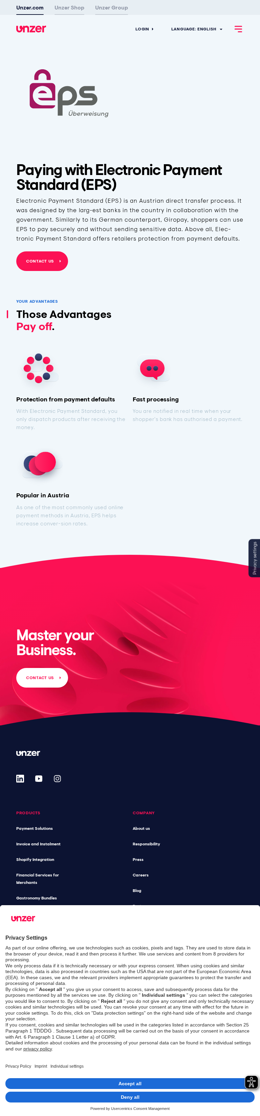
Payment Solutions (34, 828)
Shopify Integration (35, 859)
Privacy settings (254, 558)
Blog (137, 890)
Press (138, 859)
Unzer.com (30, 7)
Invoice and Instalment (38, 844)
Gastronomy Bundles (36, 898)
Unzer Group (111, 7)
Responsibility (146, 844)
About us (141, 828)
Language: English (193, 29)
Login (142, 29)
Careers (141, 875)
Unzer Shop (69, 7)
